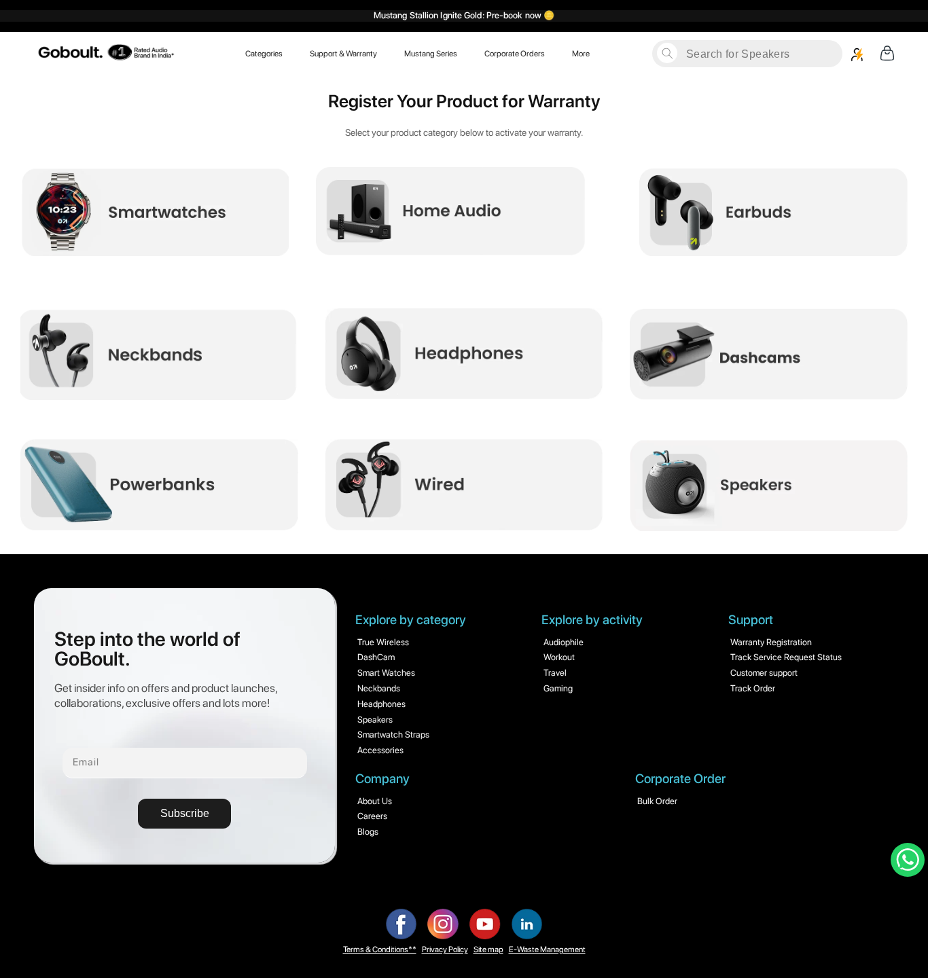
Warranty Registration (771, 642)
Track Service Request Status (786, 657)
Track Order (752, 688)
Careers (372, 816)
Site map (488, 949)
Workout (559, 657)
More (581, 53)
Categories (264, 53)
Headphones (381, 704)
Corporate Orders (514, 53)
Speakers (375, 719)
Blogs (367, 832)
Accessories (380, 750)
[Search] (667, 53)
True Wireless (383, 642)
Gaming (558, 688)
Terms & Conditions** (379, 949)
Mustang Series (430, 53)
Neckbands (378, 688)
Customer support (764, 673)
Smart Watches (386, 673)
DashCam (376, 657)
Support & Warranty (343, 53)
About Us (374, 801)
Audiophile (563, 642)
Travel (555, 673)
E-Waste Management (547, 949)
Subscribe (184, 813)
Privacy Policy (445, 949)
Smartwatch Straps (393, 734)
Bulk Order (657, 801)
